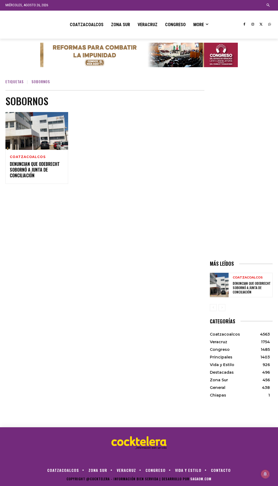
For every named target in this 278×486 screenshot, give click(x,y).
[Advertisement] (241, 171)
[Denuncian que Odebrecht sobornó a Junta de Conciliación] (36, 131)
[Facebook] (244, 24)
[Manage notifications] (265, 474)
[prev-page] (213, 307)
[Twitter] (261, 24)
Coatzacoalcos (27, 157)
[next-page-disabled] (222, 307)
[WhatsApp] (269, 24)
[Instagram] (253, 24)
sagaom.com (200, 478)
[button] (268, 5)
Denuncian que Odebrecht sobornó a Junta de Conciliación (35, 170)
